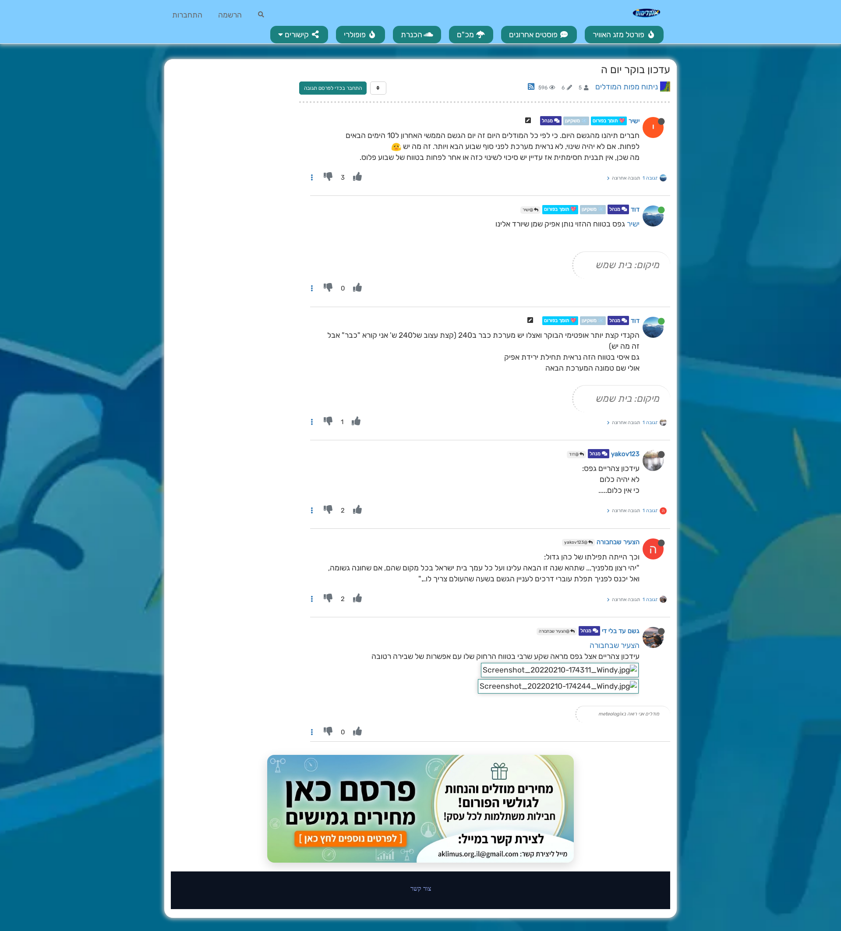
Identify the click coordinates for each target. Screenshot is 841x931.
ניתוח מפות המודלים (626, 86)
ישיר (634, 121)
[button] (299, 34)
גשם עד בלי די (621, 631)
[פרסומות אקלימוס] (420, 809)
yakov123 (625, 454)
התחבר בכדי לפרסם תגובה (333, 88)
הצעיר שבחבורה (618, 542)
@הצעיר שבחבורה (554, 631)
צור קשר (420, 888)
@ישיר (528, 209)
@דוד (574, 454)
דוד (635, 210)
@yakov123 (576, 542)
